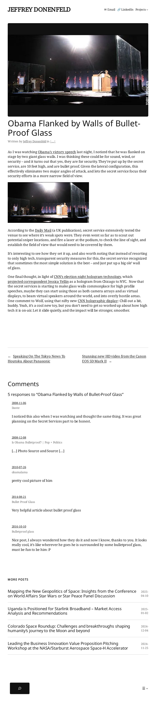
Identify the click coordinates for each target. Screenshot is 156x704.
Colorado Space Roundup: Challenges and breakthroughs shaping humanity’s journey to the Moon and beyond (69, 628)
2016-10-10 (19, 526)
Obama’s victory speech (57, 151)
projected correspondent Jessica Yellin (38, 281)
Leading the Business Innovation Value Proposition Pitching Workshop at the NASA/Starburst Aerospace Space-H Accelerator (68, 645)
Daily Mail (43, 230)
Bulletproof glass (23, 531)
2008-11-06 (19, 403)
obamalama (20, 472)
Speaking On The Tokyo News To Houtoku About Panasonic (36, 358)
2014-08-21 (19, 497)
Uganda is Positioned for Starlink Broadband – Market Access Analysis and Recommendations (64, 611)
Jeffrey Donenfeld (39, 9)
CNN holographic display (98, 300)
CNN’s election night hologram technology (87, 276)
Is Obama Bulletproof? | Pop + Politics (37, 442)
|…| (53, 141)
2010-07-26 (19, 467)
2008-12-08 (19, 437)
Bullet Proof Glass (23, 502)
